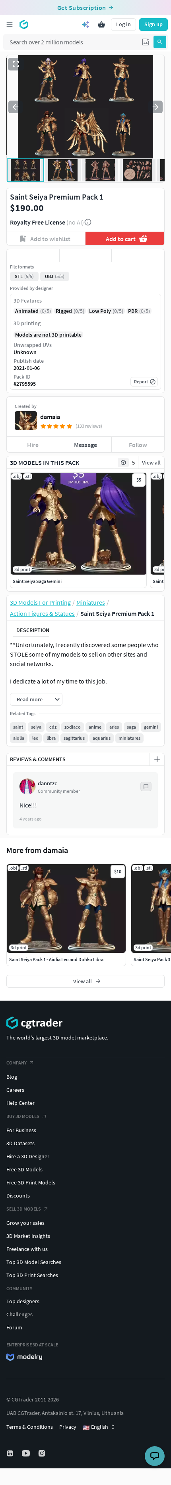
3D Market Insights (28, 1235)
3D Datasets (20, 1143)
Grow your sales (25, 1222)
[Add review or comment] (157, 759)
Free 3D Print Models (30, 1182)
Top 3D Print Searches (32, 1275)
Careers (15, 1089)
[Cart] (101, 24)
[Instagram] (43, 1453)
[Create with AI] (85, 24)
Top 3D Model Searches (33, 1262)
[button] (145, 42)
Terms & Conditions (29, 1426)
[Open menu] (9, 24)
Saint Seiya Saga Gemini (37, 581)
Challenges (19, 1314)
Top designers (22, 1301)
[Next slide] (155, 107)
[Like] (33, 255)
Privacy (67, 1426)
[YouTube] (27, 1453)
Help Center (20, 1102)
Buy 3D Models (22, 1116)
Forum (14, 1327)
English (95, 1427)
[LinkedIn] (11, 1453)
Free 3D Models (24, 1169)
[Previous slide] (15, 107)
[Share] (138, 255)
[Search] (160, 42)
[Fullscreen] (16, 64)
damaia (50, 417)
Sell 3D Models (23, 1209)
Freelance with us (27, 1249)
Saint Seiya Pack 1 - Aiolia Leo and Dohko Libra (56, 959)
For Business (21, 1130)
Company (16, 1063)
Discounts (18, 1195)
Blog (11, 1076)
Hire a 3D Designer (27, 1156)
